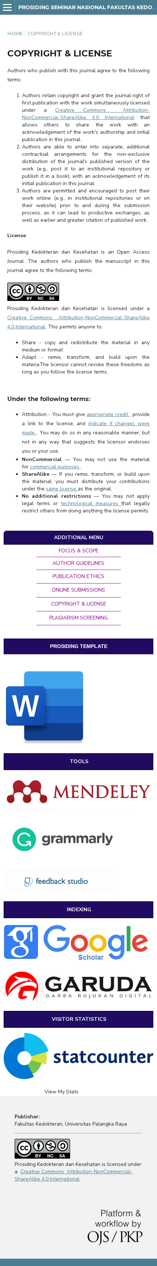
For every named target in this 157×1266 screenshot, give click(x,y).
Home (15, 33)
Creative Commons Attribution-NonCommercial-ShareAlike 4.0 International (86, 114)
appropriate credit (108, 414)
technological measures (91, 503)
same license (62, 488)
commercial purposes (55, 466)
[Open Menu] (7, 7)
